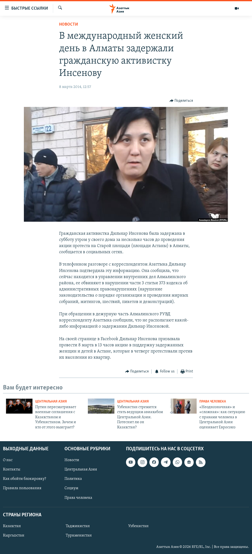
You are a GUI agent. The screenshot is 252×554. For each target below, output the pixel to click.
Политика (73, 479)
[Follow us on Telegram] (165, 462)
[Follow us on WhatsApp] (177, 462)
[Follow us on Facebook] (154, 462)
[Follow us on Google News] (189, 462)
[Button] (181, 101)
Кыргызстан (13, 535)
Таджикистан (78, 526)
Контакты (11, 469)
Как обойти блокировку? (24, 479)
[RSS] (200, 462)
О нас (8, 460)
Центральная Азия (51, 401)
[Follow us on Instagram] (142, 462)
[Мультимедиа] (236, 8)
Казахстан (12, 526)
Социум (71, 488)
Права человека (212, 401)
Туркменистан (79, 535)
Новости (68, 24)
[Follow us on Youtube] (130, 462)
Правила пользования (22, 488)
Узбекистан (138, 526)
